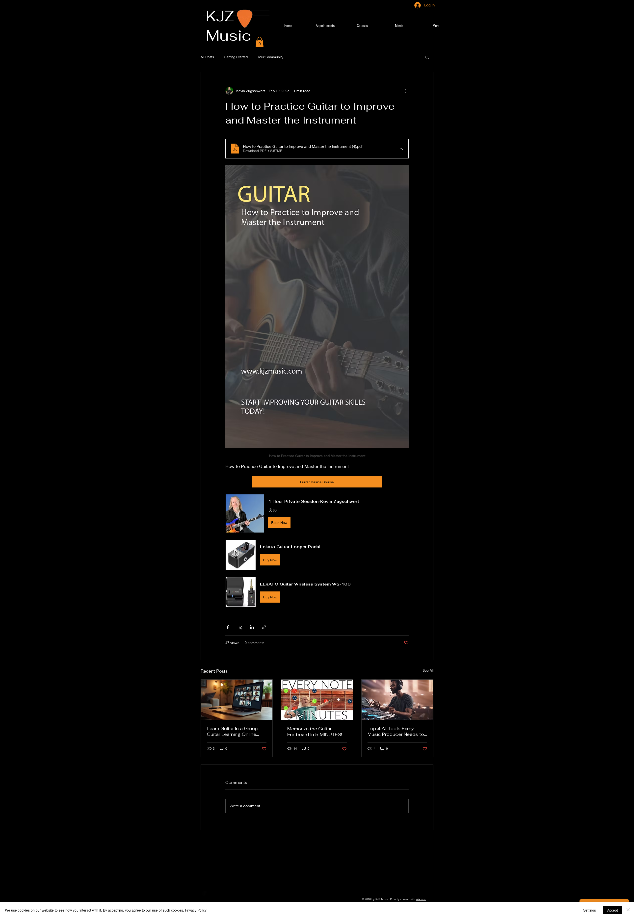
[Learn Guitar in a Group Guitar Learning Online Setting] (236, 700)
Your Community (270, 57)
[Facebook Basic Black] (204, 893)
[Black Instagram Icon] (227, 893)
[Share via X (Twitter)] (240, 627)
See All (428, 670)
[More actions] (406, 91)
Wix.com (421, 899)
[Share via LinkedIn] (252, 627)
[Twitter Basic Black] (212, 893)
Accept (612, 910)
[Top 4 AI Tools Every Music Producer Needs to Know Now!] (397, 700)
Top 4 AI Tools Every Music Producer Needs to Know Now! (396, 731)
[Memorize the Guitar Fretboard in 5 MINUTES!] (317, 700)
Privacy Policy (196, 910)
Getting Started (236, 57)
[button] (259, 42)
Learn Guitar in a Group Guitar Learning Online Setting (232, 731)
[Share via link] (264, 627)
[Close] (628, 910)
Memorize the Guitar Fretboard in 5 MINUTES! (314, 731)
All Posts (207, 57)
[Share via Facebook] (227, 627)
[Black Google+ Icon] (219, 893)
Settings (589, 910)
